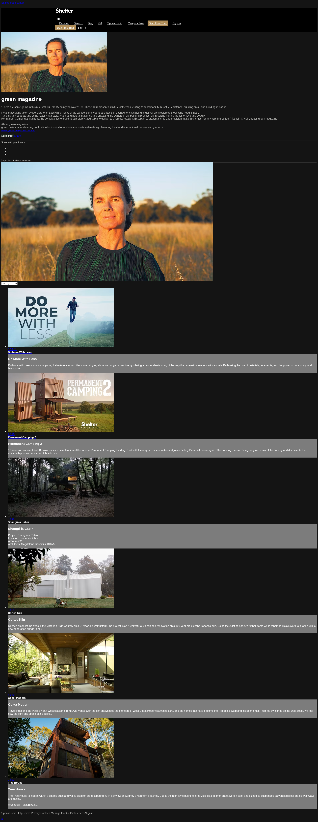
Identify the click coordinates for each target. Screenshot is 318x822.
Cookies (45, 813)
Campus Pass (136, 23)
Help (20, 813)
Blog (90, 23)
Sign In (82, 27)
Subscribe (7, 135)
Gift (100, 23)
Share (17, 135)
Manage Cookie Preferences (68, 813)
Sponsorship (114, 23)
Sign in (177, 23)
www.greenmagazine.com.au (18, 130)
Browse (64, 23)
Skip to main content (13, 2)
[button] (58, 19)
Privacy (35, 813)
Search (78, 23)
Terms (27, 813)
